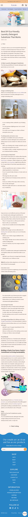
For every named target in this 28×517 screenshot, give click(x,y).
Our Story (14, 475)
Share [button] (4, 44)
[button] (2, 5)
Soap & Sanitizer (18, 9)
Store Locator (14, 490)
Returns (14, 497)
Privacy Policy (14, 512)
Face (14, 462)
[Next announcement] (25, 1)
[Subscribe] (25, 449)
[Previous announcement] (2, 1)
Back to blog (15, 426)
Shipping (14, 495)
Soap (14, 464)
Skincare (24, 9)
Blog (14, 480)
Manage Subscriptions (14, 492)
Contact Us (14, 477)
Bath (14, 457)
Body (14, 459)
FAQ (14, 482)
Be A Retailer (14, 500)
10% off (25, 513)
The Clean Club (14, 472)
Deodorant (4, 9)
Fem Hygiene (10, 9)
